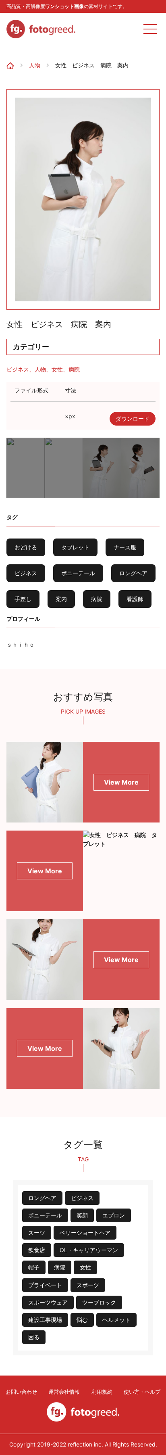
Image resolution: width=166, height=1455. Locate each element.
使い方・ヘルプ (142, 1391)
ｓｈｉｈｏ (20, 644)
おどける (26, 547)
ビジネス (17, 369)
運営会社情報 (64, 1391)
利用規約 (101, 1391)
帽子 (33, 1267)
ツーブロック (99, 1302)
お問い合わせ (21, 1391)
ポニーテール (78, 573)
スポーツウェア (48, 1302)
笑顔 (82, 1215)
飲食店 (36, 1249)
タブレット (75, 547)
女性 (57, 369)
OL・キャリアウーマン (89, 1249)
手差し (23, 598)
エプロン (113, 1215)
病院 (74, 369)
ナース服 (125, 547)
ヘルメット (116, 1319)
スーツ (36, 1232)
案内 (61, 598)
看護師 (135, 598)
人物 (34, 65)
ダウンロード (132, 418)
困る (33, 1337)
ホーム (12, 57)
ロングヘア (133, 573)
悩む (82, 1319)
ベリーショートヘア (85, 1232)
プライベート (45, 1285)
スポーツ (88, 1285)
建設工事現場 (45, 1319)
